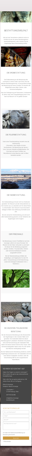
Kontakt (7, 449)
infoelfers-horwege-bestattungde (29, 8)
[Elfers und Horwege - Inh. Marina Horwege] (16, 5)
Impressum (15, 449)
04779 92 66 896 (29, 3)
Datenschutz (23, 449)
